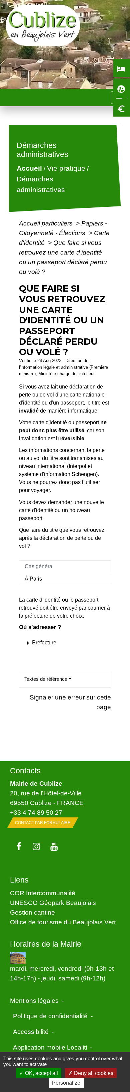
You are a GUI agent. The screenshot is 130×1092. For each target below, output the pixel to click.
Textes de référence (45, 679)
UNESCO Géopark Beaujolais (53, 902)
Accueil (29, 168)
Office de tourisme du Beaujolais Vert (63, 922)
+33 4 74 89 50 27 (36, 812)
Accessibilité (31, 1031)
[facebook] (19, 846)
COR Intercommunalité (42, 893)
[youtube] (54, 846)
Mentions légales (34, 1000)
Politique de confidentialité (50, 1016)
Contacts (25, 770)
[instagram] (36, 846)
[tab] (65, 566)
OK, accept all (41, 1073)
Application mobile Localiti (50, 1047)
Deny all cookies (93, 1073)
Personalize (66, 1083)
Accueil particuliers (46, 223)
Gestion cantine (32, 912)
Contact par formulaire (42, 822)
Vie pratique (66, 168)
